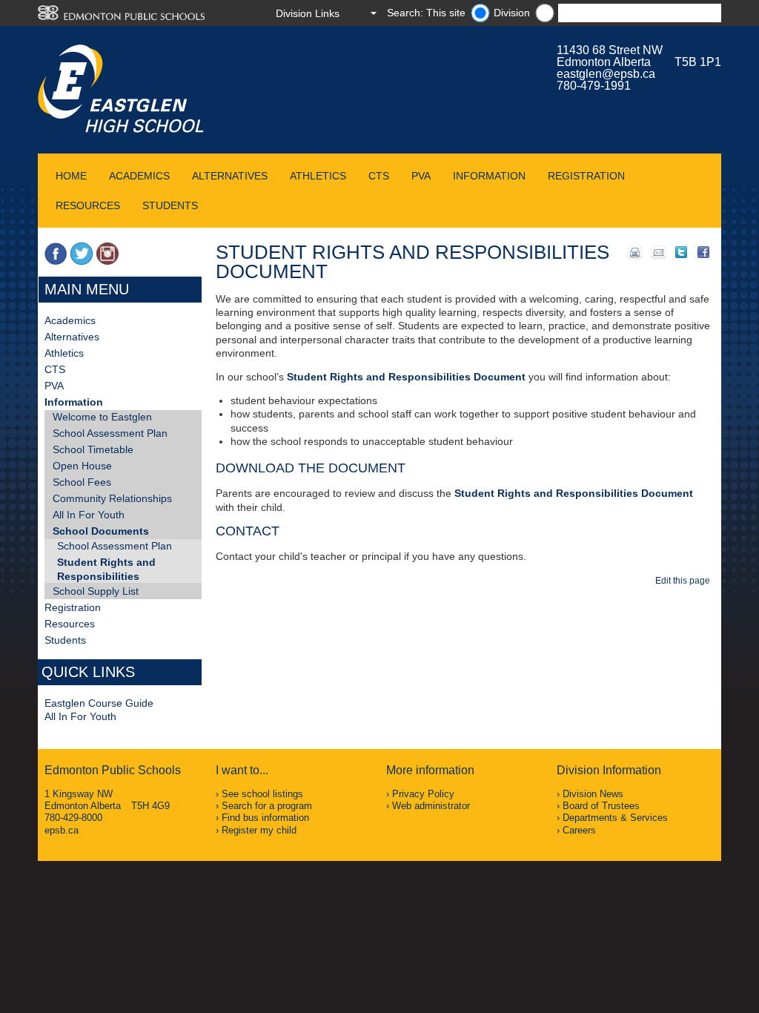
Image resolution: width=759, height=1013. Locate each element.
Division (512, 12)
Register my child (259, 830)
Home (71, 176)
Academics (139, 176)
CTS (378, 176)
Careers (579, 830)
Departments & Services (615, 817)
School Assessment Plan (110, 433)
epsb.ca (61, 830)
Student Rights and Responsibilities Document (406, 377)
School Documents (101, 531)
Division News (593, 793)
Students (170, 205)
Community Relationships (112, 498)
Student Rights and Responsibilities (106, 568)
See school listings (262, 793)
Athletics (318, 176)
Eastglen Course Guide (98, 703)
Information (489, 176)
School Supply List (96, 591)
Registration (586, 176)
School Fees (82, 482)
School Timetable (93, 449)
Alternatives (230, 176)
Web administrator (431, 805)
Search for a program (267, 805)
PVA (421, 176)
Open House (82, 466)
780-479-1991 (594, 85)
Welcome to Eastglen (102, 417)
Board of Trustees (601, 805)
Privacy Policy (423, 793)
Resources (88, 205)
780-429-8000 (73, 817)
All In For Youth (89, 515)
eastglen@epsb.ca (606, 73)
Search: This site (426, 12)
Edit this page (685, 580)
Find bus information (265, 817)
